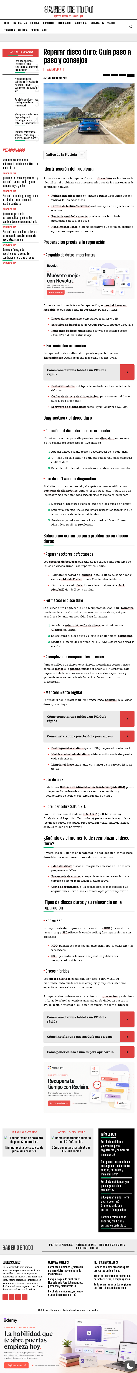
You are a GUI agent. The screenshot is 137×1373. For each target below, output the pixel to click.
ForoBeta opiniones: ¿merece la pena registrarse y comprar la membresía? (26, 65)
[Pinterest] (122, 77)
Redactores (59, 77)
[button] (131, 26)
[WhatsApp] (131, 77)
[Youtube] (24, 1297)
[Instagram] (11, 1297)
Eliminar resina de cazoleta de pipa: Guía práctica (24, 1149)
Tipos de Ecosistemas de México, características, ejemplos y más (112, 1277)
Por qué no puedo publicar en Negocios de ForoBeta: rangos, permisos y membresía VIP (26, 84)
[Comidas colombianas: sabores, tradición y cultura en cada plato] (7, 134)
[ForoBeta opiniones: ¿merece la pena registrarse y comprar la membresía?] (7, 63)
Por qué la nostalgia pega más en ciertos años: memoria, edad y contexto (20, 199)
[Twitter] (114, 77)
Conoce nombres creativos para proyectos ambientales (111, 1268)
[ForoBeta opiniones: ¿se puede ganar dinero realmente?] (7, 102)
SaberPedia (9, 173)
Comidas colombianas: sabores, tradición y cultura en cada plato (26, 134)
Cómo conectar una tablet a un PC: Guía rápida (71, 1149)
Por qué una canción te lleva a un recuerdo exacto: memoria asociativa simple (19, 235)
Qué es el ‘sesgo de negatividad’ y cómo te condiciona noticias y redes (18, 253)
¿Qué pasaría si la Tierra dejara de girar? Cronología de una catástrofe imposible (26, 119)
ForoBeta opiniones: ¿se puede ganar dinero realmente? (26, 102)
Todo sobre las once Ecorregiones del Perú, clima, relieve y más (112, 1286)
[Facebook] (106, 77)
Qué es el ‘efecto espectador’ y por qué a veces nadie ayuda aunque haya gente (20, 182)
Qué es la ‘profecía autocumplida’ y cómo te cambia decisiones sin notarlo (19, 217)
